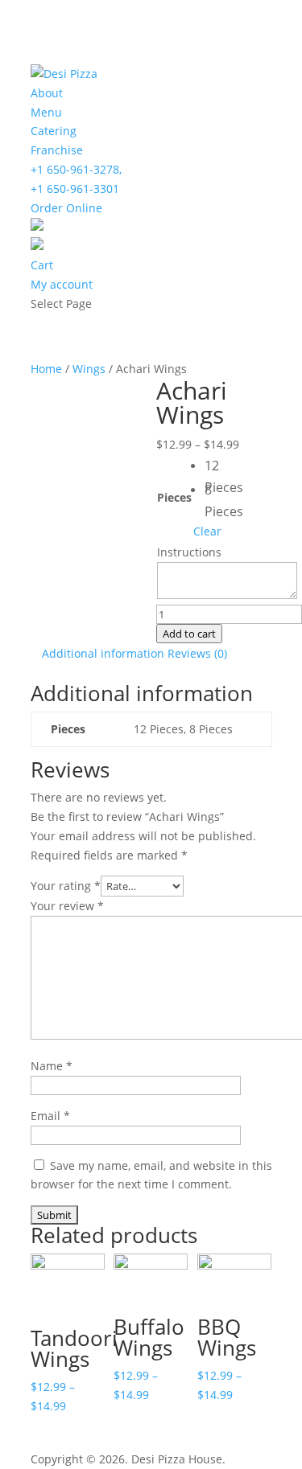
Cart (42, 265)
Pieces (174, 497)
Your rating (66, 885)
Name (51, 1065)
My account (62, 284)
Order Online (66, 207)
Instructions (189, 552)
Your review (67, 905)
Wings (88, 368)
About (47, 93)
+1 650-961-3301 (75, 188)
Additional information (103, 653)
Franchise (57, 150)
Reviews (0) (197, 653)
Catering (54, 130)
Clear (207, 531)
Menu (46, 112)
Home (46, 368)
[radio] (217, 467)
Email (50, 1115)
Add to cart (189, 633)
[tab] (103, 653)
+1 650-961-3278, (76, 169)
